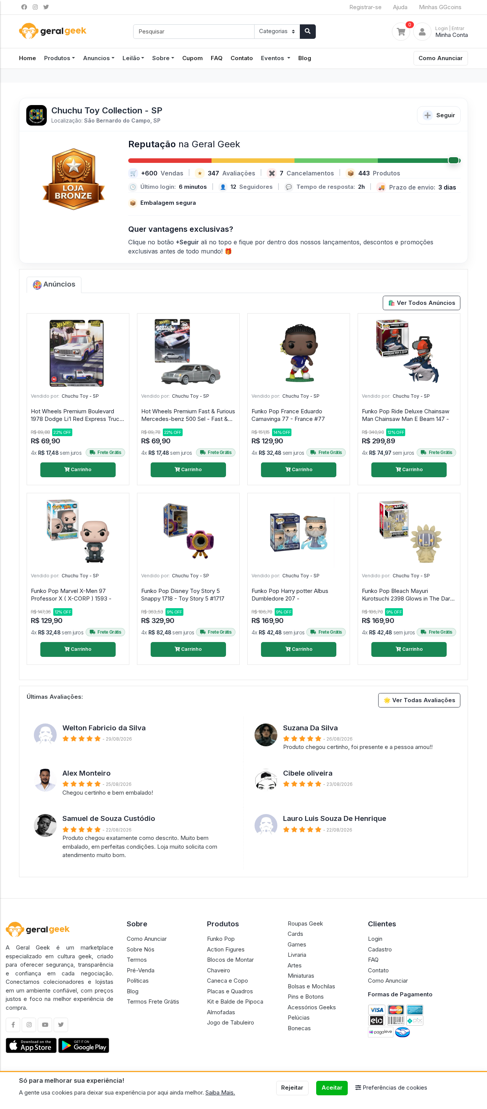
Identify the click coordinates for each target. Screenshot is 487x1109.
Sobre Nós (140, 949)
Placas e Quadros (230, 991)
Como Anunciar (441, 58)
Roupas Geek (305, 923)
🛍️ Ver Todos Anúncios (421, 302)
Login (375, 938)
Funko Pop (221, 938)
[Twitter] (61, 1025)
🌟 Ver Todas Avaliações (419, 700)
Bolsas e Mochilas (311, 986)
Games (297, 944)
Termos (137, 959)
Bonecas (299, 1028)
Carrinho (80, 469)
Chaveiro (218, 970)
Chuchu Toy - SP (80, 396)
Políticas (138, 980)
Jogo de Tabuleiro (230, 1022)
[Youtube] (45, 1025)
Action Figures (226, 949)
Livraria (297, 954)
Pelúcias (299, 1017)
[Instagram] (29, 1025)
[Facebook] (13, 1025)
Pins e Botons (306, 996)
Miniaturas (301, 975)
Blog (304, 58)
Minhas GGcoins (440, 7)
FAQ (217, 58)
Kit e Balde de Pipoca (235, 1001)
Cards (295, 933)
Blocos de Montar (230, 959)
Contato (242, 58)
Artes (295, 965)
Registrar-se (365, 7)
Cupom (192, 58)
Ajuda (400, 7)
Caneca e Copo (227, 980)
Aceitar (331, 1087)
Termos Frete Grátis (153, 1001)
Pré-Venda (140, 970)
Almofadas (221, 1012)
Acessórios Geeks (312, 1007)
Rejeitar (292, 1087)
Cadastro (380, 949)
